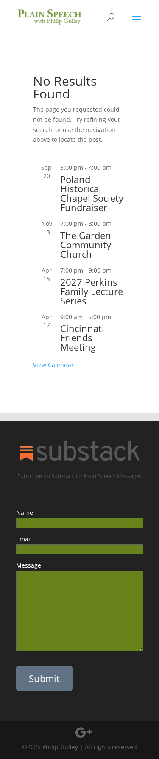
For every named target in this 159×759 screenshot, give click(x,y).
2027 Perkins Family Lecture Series (91, 291)
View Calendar (53, 365)
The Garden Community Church (85, 244)
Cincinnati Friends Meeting (82, 337)
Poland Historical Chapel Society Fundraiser (91, 193)
